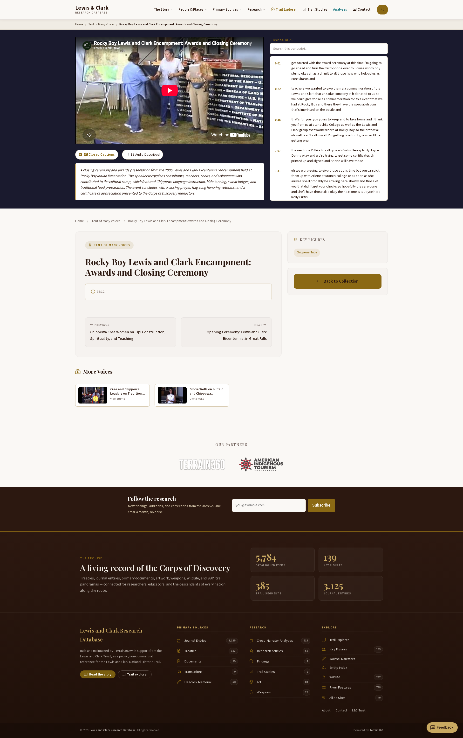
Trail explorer (137, 674)
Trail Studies (317, 9)
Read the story (100, 674)
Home (79, 24)
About (326, 710)
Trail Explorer (286, 9)
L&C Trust (359, 710)
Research (254, 9)
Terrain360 (376, 730)
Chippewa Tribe (307, 252)
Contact (364, 9)
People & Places (190, 9)
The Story (161, 9)
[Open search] (382, 9)
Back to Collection (341, 281)
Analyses (340, 9)
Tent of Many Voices (101, 24)
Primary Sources (225, 9)
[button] (329, 71)
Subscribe (321, 505)
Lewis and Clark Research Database (112, 730)
